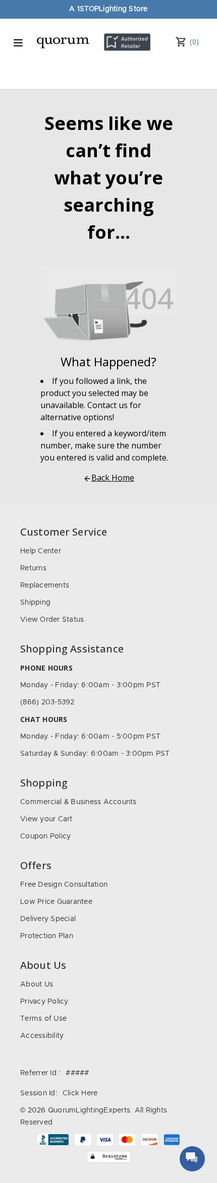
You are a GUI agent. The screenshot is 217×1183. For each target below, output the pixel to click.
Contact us (107, 405)
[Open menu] (18, 43)
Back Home (112, 477)
